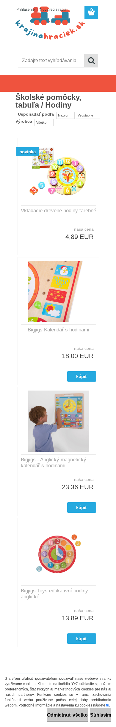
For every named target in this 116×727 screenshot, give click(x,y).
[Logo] (58, 35)
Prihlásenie (25, 9)
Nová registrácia (53, 9)
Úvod (23, 84)
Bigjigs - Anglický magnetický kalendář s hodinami (53, 462)
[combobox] (65, 115)
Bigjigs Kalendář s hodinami (58, 330)
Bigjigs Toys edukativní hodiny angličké (54, 593)
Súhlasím (100, 714)
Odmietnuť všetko (67, 714)
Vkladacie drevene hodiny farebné (58, 210)
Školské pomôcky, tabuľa (54, 84)
